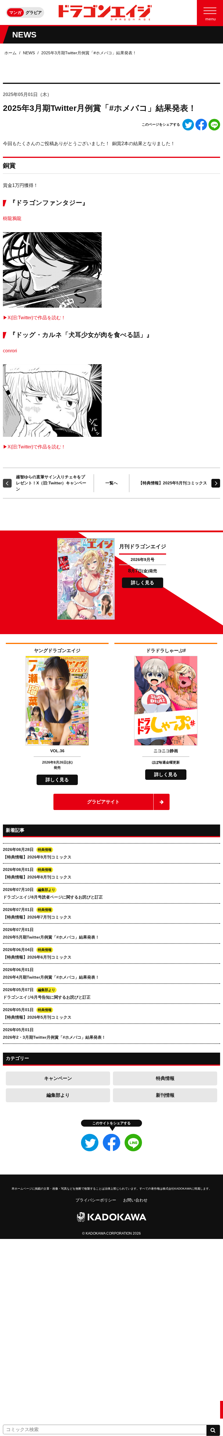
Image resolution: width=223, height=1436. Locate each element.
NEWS (29, 52)
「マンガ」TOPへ (19, 1247)
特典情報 (165, 1078)
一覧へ (111, 483)
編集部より (58, 1095)
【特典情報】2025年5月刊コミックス (173, 483)
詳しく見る (142, 582)
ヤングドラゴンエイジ (23, 1337)
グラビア (34, 12)
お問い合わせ (135, 1200)
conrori (10, 350)
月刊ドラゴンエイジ (21, 1319)
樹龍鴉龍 (12, 218)
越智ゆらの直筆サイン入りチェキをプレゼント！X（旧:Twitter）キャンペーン (51, 483)
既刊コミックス (17, 1301)
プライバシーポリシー (95, 1200)
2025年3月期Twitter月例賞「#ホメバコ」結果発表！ (88, 52)
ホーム (10, 52)
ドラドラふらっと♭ (21, 1373)
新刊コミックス (17, 1283)
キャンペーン (58, 1078)
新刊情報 (165, 1095)
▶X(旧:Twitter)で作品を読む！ (34, 317)
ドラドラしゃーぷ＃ (21, 1355)
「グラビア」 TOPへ (22, 1409)
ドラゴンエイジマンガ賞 (25, 1391)
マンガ (15, 12)
